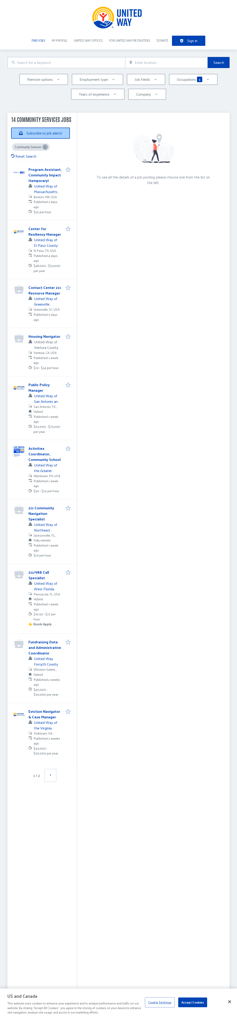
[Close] (230, 1002)
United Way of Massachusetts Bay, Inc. (45, 191)
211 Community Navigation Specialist (41, 513)
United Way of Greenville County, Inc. (45, 304)
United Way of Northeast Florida (45, 530)
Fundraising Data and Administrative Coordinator (44, 647)
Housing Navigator (44, 336)
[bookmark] (68, 170)
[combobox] (66, 62)
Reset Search (26, 156)
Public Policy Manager (39, 387)
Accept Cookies (192, 1002)
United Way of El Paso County (46, 242)
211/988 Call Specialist (38, 575)
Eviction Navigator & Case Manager (44, 714)
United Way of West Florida (45, 586)
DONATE (162, 40)
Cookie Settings (160, 1002)
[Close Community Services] (45, 147)
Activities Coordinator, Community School (44, 454)
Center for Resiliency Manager (44, 231)
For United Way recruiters (129, 40)
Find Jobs (38, 40)
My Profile (59, 40)
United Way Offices (88, 40)
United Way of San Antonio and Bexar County (47, 401)
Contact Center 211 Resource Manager (44, 290)
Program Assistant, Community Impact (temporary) (45, 175)
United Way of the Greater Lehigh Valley (45, 470)
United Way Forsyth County (46, 661)
